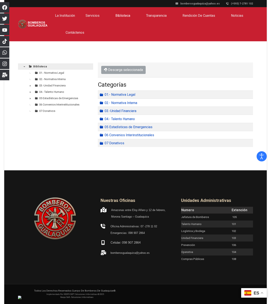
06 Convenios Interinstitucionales (129, 135)
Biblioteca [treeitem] (40, 66)
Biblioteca (122, 16)
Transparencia (156, 16)
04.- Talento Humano (120, 119)
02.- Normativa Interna (121, 103)
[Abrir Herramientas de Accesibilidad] (262, 156)
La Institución (65, 16)
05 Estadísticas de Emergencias (128, 127)
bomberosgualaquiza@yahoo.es (200, 3)
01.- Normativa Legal (120, 95)
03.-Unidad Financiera (120, 111)
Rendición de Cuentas (199, 16)
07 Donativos (114, 143)
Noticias (237, 16)
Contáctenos (75, 33)
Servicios (93, 16)
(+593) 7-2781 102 (242, 3)
